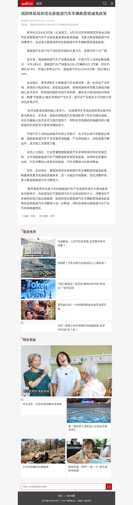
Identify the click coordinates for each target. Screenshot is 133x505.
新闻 (39, 3)
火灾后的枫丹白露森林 (36, 466)
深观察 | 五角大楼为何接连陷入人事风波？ (82, 263)
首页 (60, 495)
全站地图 (70, 495)
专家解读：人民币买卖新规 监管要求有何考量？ (81, 243)
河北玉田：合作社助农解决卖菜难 (42, 404)
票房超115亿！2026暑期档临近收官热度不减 (82, 306)
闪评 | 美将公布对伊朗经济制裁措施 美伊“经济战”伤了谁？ (81, 327)
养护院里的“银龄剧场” (37, 391)
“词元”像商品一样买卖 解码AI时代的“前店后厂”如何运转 (81, 285)
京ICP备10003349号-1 (51, 501)
